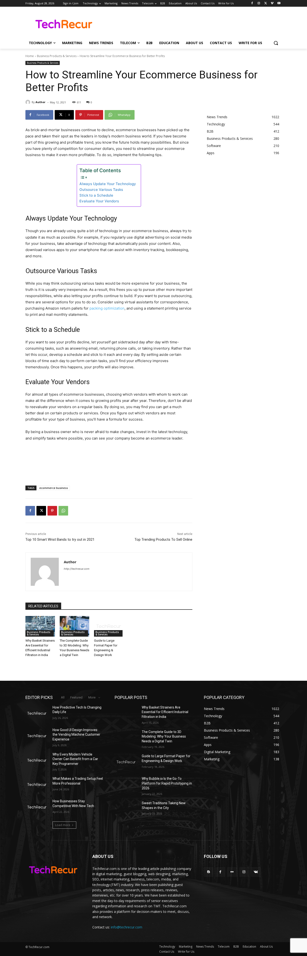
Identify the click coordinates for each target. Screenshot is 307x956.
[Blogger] (208, 872)
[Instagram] (259, 3)
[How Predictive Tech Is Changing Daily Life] (37, 713)
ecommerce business (53, 488)
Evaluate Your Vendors (99, 201)
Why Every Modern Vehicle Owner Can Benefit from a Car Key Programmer (75, 759)
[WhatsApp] (63, 511)
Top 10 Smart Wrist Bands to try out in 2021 (59, 539)
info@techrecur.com (126, 927)
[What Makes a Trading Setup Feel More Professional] (37, 784)
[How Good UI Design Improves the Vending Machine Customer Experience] (37, 736)
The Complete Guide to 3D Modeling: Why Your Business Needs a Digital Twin (164, 736)
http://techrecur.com (76, 568)
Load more (62, 825)
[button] (276, 43)
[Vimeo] (272, 3)
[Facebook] (252, 3)
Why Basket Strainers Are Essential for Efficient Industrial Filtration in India (165, 712)
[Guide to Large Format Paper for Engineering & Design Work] (109, 626)
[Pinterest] (52, 511)
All (63, 697)
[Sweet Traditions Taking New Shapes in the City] (126, 809)
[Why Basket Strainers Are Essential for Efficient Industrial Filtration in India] (40, 626)
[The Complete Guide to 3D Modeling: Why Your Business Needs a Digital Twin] (74, 626)
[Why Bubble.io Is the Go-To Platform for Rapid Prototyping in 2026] (126, 784)
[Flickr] (232, 872)
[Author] (28, 102)
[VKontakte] (255, 872)
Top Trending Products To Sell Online (163, 539)
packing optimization (106, 308)
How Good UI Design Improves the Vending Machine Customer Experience (76, 734)
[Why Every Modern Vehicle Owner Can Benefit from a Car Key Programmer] (37, 760)
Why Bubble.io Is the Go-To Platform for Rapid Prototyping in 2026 (167, 783)
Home (29, 56)
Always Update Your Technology (107, 184)
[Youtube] (279, 3)
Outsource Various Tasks (101, 189)
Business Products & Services (57, 56)
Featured (76, 697)
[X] (265, 3)
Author (40, 102)
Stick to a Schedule (96, 195)
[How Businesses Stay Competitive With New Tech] (37, 807)
